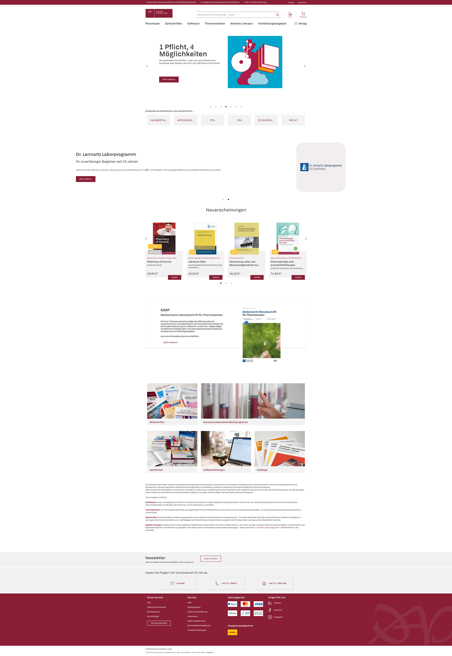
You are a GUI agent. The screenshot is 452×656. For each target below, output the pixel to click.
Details (175, 277)
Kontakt (291, 2)
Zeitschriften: (151, 517)
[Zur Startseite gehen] (159, 13)
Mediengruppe (194, 607)
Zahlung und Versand (156, 607)
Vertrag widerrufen (159, 623)
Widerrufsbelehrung (196, 621)
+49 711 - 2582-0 (229, 583)
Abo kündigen (153, 616)
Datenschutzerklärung (197, 612)
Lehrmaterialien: (153, 510)
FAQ (149, 602)
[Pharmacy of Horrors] (164, 238)
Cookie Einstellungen (197, 630)
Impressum (302, 2)
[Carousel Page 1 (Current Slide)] (221, 283)
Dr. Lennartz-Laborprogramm (266, 527)
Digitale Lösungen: (153, 525)
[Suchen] (277, 15)
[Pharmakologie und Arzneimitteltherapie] (288, 238)
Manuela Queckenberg (279, 258)
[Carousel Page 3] (231, 283)
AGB (189, 602)
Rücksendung (153, 612)
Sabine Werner (152, 258)
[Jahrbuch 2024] (205, 238)
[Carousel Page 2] (226, 283)
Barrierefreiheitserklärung (199, 625)
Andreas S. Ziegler (165, 258)
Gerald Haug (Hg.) (194, 258)
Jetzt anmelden (211, 558)
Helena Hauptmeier (237, 258)
